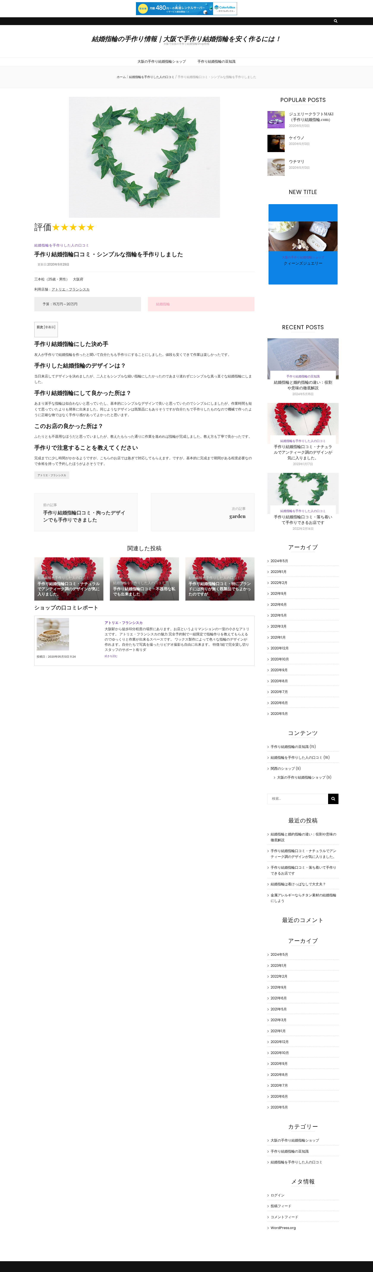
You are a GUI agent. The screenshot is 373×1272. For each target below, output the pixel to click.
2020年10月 (280, 659)
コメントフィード (284, 1217)
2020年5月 (279, 713)
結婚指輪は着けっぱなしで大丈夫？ (298, 884)
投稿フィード (281, 1206)
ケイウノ (297, 137)
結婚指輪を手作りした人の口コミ (61, 245)
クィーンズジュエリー (303, 263)
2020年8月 (279, 681)
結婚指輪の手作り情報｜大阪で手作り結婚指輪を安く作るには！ (186, 38)
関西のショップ (283, 768)
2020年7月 (279, 691)
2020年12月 (280, 648)
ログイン (277, 1195)
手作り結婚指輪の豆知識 (216, 61)
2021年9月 (279, 593)
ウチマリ (297, 161)
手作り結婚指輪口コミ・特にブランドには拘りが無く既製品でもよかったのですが (220, 588)
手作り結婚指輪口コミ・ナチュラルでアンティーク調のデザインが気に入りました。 (69, 588)
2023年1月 (279, 571)
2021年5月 (279, 615)
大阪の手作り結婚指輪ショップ (162, 61)
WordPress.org (283, 1227)
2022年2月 (279, 582)
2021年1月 (278, 637)
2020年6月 (279, 702)
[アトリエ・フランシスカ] (53, 649)
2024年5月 (279, 560)
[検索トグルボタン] (335, 21)
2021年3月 (279, 626)
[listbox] (303, 257)
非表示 (49, 327)
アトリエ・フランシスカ (71, 289)
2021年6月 (279, 604)
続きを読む (111, 656)
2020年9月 (279, 670)
